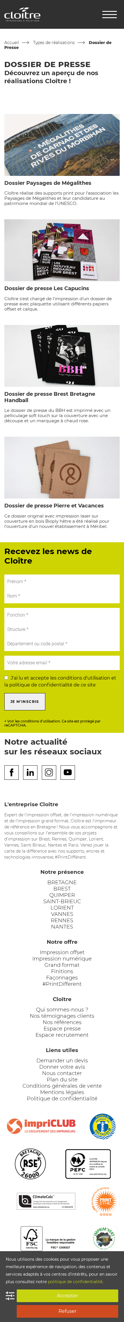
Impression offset (62, 952)
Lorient (62, 908)
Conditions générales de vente (62, 1086)
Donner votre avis (62, 1067)
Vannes (62, 914)
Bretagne (62, 882)
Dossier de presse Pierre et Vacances (54, 506)
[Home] (22, 14)
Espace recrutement (62, 1035)
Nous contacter (62, 1073)
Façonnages (62, 978)
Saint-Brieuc (62, 901)
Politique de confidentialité (62, 1098)
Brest (62, 889)
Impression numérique (62, 959)
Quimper (62, 895)
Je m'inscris (24, 701)
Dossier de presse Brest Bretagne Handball (49, 397)
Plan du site (62, 1079)
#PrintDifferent (62, 984)
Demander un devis (62, 1060)
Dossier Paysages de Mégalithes (47, 183)
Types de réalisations (54, 42)
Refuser (67, 1311)
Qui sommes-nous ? (62, 1010)
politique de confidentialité (75, 1281)
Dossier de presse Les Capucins (46, 288)
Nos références (62, 1022)
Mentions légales (62, 1092)
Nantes (62, 927)
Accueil (11, 42)
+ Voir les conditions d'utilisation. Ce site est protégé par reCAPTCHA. (52, 723)
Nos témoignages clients (62, 1016)
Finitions (62, 971)
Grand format (62, 965)
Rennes (62, 920)
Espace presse (62, 1029)
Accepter (67, 1295)
